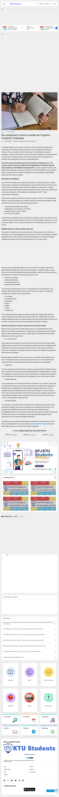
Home (3, 132)
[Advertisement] (29, 255)
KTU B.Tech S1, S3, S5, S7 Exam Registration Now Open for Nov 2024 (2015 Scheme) (31, 27)
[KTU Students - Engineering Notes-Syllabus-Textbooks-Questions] (15, 4)
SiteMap (5, 774)
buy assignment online (39, 424)
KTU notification (11, 132)
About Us (32, 766)
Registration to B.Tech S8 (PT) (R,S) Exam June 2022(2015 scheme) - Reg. (15, 492)
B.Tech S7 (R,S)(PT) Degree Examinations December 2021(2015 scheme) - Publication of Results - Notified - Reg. (42, 491)
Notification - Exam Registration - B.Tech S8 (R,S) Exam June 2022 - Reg (15, 507)
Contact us (32, 769)
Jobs (5, 766)
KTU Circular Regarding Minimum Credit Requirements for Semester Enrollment (13, 27)
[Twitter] (44, 4)
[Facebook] (36, 4)
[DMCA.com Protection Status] (29, 758)
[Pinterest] (49, 4)
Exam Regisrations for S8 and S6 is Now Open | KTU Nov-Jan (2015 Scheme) (50, 27)
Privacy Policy (33, 772)
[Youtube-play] (41, 4)
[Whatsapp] (39, 4)
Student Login (7, 769)
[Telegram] (47, 4)
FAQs (5, 772)
